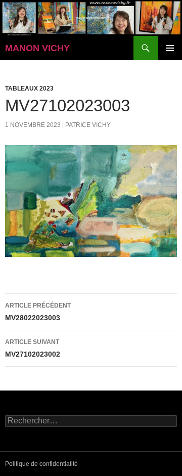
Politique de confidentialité (41, 463)
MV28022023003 (38, 312)
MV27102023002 (32, 348)
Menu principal (170, 48)
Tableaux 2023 (29, 88)
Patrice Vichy (88, 124)
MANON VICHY (37, 48)
